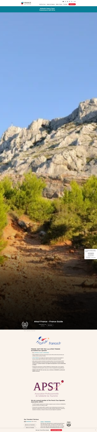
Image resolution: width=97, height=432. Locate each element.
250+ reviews (34, 421)
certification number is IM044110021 (41, 352)
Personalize (88, 257)
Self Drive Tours (42, 4)
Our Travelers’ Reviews (31, 419)
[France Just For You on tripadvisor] (63, 1)
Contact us (72, 4)
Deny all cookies (90, 255)
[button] (95, 430)
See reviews (50, 325)
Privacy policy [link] (93, 257)
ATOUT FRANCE (35, 357)
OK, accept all (90, 253)
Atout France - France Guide (31, 330)
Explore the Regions (51, 4)
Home (25, 330)
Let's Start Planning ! (56, 430)
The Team (65, 4)
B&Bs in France (59, 4)
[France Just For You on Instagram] (67, 1)
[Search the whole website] (69, 1)
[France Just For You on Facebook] (65, 1)
